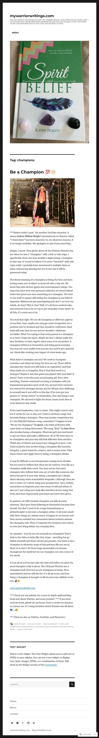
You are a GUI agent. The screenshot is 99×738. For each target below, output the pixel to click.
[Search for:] (39, 684)
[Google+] (23, 723)
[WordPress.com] (34, 723)
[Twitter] (12, 723)
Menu (15, 32)
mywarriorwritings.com (32, 16)
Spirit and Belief (50, 624)
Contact (14, 714)
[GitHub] (28, 723)
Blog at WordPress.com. (41, 730)
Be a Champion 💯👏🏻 (33, 172)
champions (39, 627)
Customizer (51, 665)
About (13, 707)
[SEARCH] (72, 684)
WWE (12, 629)
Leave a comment (24, 629)
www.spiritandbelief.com (22, 588)
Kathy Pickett (19, 624)
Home (13, 701)
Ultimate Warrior (66, 627)
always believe (28, 627)
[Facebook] (17, 723)
